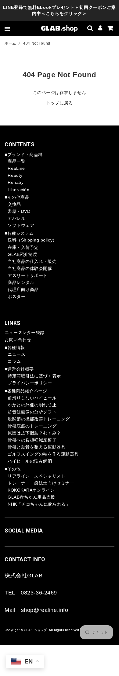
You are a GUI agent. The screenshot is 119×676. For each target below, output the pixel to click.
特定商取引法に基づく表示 (34, 375)
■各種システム (19, 233)
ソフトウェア (21, 225)
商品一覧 (16, 161)
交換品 (14, 204)
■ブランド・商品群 (24, 154)
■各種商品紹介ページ (26, 390)
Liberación (19, 189)
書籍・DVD (19, 211)
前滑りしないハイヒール (32, 397)
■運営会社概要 (19, 369)
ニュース (16, 354)
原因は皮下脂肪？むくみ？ (34, 433)
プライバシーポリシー (30, 382)
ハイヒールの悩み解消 (30, 461)
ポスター (16, 296)
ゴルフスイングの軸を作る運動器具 (43, 454)
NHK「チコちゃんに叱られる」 (39, 504)
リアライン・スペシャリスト (36, 476)
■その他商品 (17, 197)
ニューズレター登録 (25, 332)
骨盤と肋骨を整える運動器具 (36, 447)
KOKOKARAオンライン (31, 490)
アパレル (16, 218)
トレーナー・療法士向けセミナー (41, 483)
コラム (14, 361)
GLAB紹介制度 (22, 254)
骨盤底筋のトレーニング (32, 425)
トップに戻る (59, 102)
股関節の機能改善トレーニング (39, 418)
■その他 (12, 469)
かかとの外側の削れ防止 (32, 404)
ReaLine (16, 168)
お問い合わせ (18, 339)
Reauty (15, 175)
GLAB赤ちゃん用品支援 (31, 497)
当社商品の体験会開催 (30, 268)
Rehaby (15, 182)
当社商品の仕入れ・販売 (32, 261)
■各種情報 (15, 347)
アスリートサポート (28, 275)
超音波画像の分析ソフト (32, 411)
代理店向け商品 (23, 289)
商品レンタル (21, 282)
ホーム (10, 43)
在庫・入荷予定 (23, 247)
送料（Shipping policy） (32, 240)
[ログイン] (100, 28)
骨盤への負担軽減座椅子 (32, 440)
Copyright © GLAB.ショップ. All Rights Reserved (42, 630)
